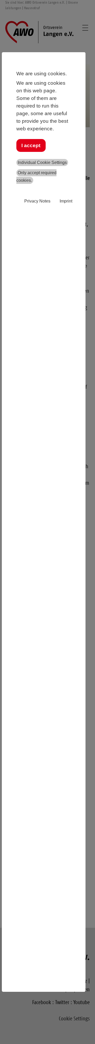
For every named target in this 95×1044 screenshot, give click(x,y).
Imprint (66, 201)
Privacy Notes (37, 201)
